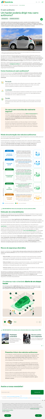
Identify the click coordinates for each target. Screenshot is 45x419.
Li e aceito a (18, 396)
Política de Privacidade (24, 397)
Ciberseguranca (5, 18)
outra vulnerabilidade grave (30, 230)
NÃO (8, 415)
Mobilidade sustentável (14, 18)
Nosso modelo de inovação (13, 5)
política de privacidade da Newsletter (14, 396)
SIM (38, 415)
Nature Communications (32, 113)
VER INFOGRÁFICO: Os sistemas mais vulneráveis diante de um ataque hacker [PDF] (21, 330)
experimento (4, 226)
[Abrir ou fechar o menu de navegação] (42, 2)
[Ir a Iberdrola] (5, 2)
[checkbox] (1, 396)
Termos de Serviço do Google (35, 397)
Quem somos (6, 5)
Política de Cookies (35, 408)
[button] (40, 322)
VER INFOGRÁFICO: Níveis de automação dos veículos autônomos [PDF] (19, 208)
